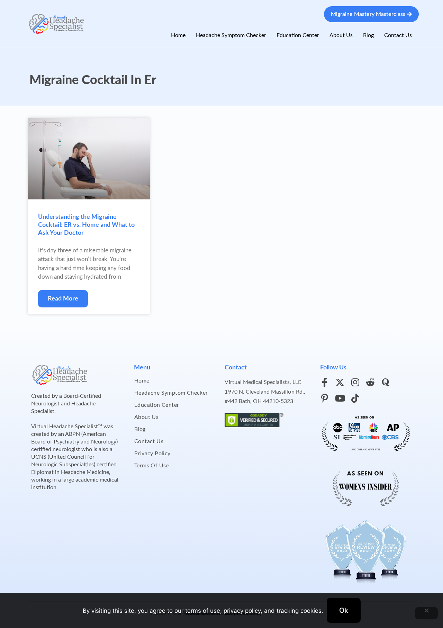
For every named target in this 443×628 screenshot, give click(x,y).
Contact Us (398, 35)
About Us (341, 35)
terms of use (202, 610)
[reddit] (370, 382)
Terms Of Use (151, 465)
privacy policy (242, 610)
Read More (63, 299)
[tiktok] (355, 398)
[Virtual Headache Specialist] (56, 23)
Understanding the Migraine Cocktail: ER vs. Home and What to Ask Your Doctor (86, 225)
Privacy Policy (152, 453)
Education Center (298, 35)
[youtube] (339, 398)
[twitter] (339, 382)
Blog (368, 35)
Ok (343, 610)
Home (178, 35)
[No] (426, 613)
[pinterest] (324, 398)
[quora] (385, 382)
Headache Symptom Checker (231, 35)
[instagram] (355, 382)
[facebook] (324, 382)
